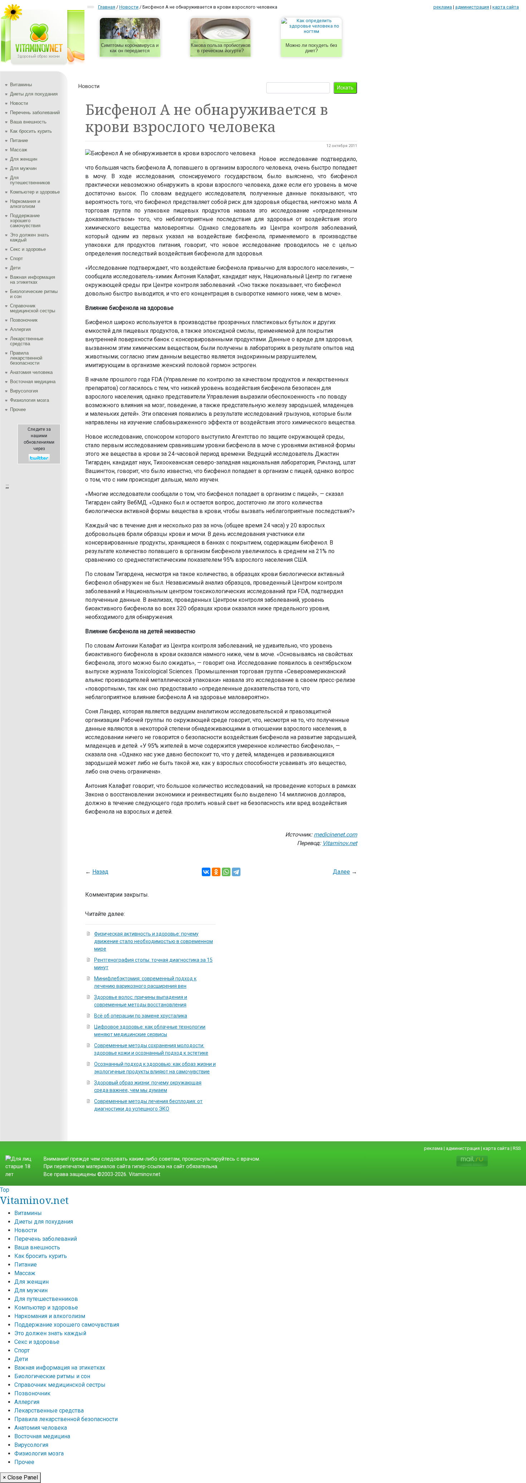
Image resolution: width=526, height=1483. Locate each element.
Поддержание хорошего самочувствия (25, 220)
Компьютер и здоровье (35, 192)
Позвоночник (24, 320)
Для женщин (23, 159)
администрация (472, 7)
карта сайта (505, 7)
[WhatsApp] (226, 872)
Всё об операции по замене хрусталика (140, 1016)
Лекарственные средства (26, 341)
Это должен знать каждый (29, 237)
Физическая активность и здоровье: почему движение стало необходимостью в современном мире (153, 941)
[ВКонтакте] (206, 872)
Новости (19, 103)
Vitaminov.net (339, 843)
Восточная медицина (32, 381)
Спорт (16, 258)
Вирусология (24, 391)
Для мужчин (23, 168)
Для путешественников (30, 180)
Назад (100, 871)
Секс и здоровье (28, 249)
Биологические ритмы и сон (34, 294)
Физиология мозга (29, 400)
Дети (15, 267)
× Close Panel (20, 1477)
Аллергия (20, 329)
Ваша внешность (28, 122)
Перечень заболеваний (35, 112)
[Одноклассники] (216, 872)
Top (4, 1189)
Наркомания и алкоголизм (25, 204)
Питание (19, 140)
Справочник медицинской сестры (32, 308)
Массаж (18, 149)
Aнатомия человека (31, 372)
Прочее (18, 409)
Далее (341, 871)
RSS (517, 1148)
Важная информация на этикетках (32, 279)
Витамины (21, 84)
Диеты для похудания (34, 94)
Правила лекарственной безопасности (26, 358)
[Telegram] (236, 872)
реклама (442, 7)
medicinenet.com (335, 834)
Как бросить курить (31, 131)
